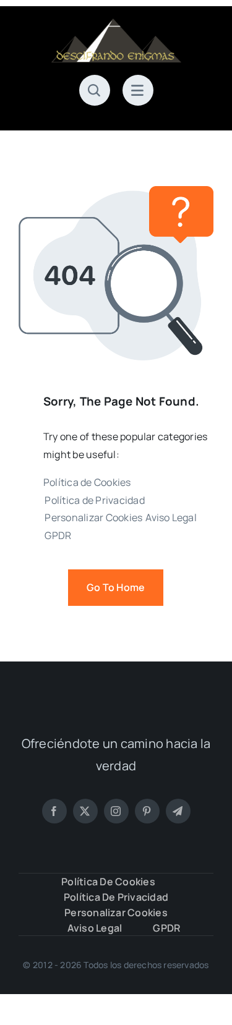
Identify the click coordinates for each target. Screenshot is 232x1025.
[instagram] (116, 811)
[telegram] (178, 811)
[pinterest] (147, 811)
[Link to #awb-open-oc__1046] (94, 90)
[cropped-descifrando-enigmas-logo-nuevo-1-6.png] (116, 23)
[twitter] (85, 811)
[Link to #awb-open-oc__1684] (137, 90)
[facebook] (54, 811)
